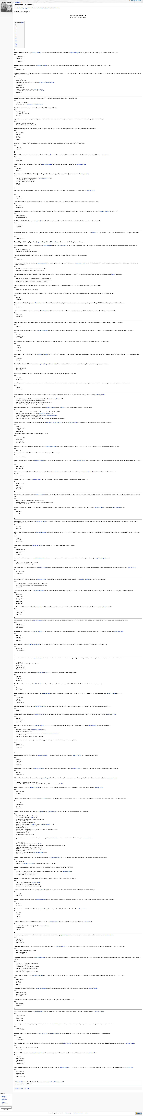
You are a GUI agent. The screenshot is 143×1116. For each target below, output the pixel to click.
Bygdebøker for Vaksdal (30, 8)
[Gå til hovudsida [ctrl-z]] (6, 6)
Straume (113, 274)
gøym (22, 22)
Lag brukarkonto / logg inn (136, 0)
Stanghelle (40, 811)
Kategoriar (16, 1088)
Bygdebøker (4, 1099)
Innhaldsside (18, 2)
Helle (62, 407)
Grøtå (55, 364)
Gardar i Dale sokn (24, 1088)
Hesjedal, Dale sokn (72, 422)
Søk (1, 1105)
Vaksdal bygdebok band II (43, 8)
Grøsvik (104, 154)
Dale (51, 154)
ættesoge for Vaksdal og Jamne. (47, 82)
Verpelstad (93, 232)
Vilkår (87, 1113)
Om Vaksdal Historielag (78, 1113)
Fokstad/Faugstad (55, 242)
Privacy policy (68, 1113)
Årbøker (3, 1100)
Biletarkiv (4, 1102)
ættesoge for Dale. (36, 52)
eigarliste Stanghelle (75, 52)
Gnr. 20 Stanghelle (54, 8)
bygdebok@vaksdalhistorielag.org (54, 1081)
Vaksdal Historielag (19, 8)
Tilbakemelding (5, 1103)
